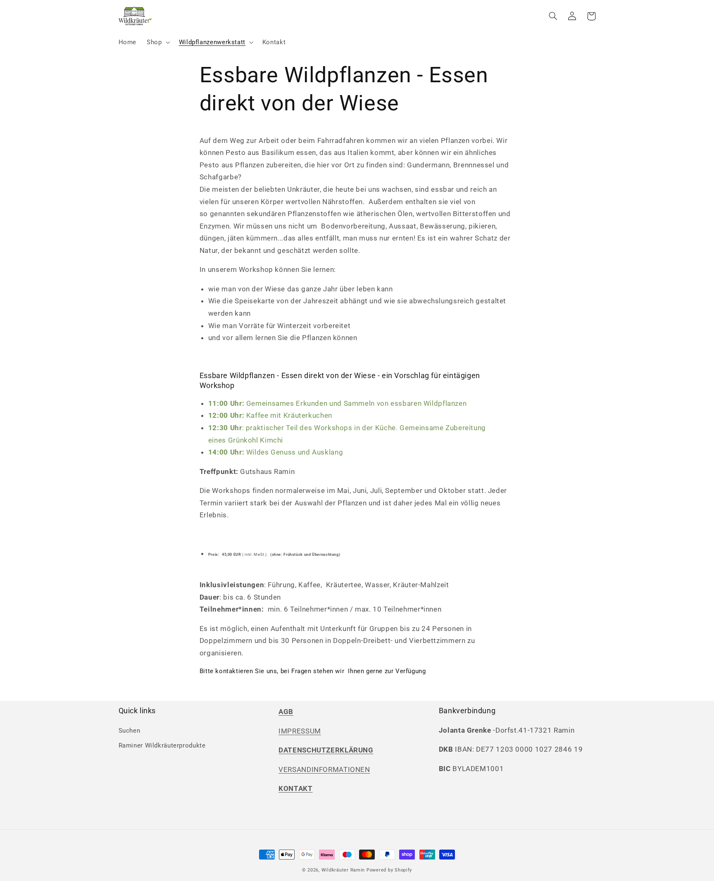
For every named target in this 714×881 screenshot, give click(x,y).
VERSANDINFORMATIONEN (324, 769)
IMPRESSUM (299, 731)
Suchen (129, 730)
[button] (158, 42)
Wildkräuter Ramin (343, 870)
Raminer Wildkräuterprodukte (162, 745)
